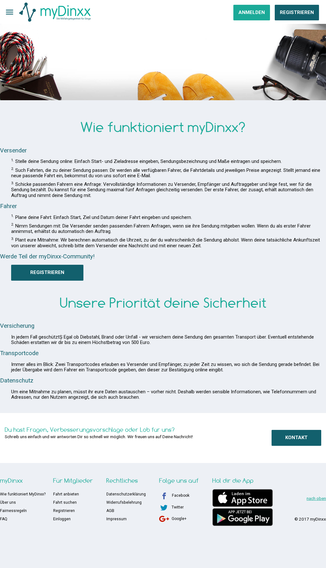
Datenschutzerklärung (126, 494)
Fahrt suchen (65, 502)
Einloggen (62, 519)
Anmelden (251, 12)
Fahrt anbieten (66, 494)
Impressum (116, 519)
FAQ (3, 519)
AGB (110, 510)
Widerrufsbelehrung (124, 502)
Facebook (180, 495)
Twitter (178, 507)
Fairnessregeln (13, 510)
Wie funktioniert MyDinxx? (23, 494)
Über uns (8, 502)
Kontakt (296, 437)
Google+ (179, 518)
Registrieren (297, 12)
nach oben (316, 498)
